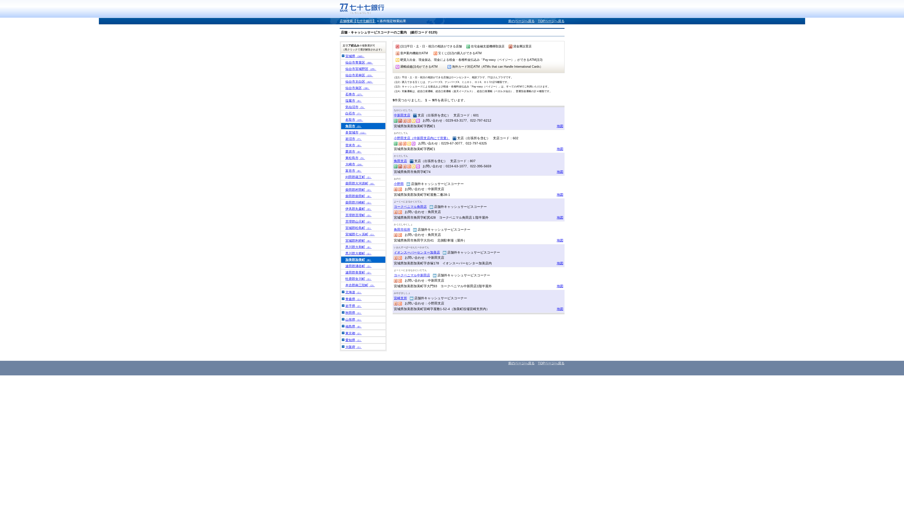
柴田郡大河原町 (360, 183)
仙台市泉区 (357, 88)
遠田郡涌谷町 (358, 266)
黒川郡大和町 (358, 247)
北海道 (353, 292)
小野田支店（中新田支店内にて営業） (422, 138)
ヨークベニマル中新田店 (412, 275)
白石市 (353, 113)
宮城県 (355, 56)
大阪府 (353, 347)
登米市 (353, 145)
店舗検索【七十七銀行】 (358, 21)
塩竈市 (353, 101)
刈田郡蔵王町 (358, 177)
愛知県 (353, 340)
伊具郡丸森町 (358, 209)
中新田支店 (402, 115)
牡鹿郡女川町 (358, 279)
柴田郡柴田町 (358, 196)
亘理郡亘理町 (358, 215)
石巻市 (354, 94)
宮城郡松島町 (358, 228)
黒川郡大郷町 (358, 253)
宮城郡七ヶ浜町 (360, 234)
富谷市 (353, 170)
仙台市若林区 (359, 75)
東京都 (353, 333)
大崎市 (354, 164)
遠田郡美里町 (358, 272)
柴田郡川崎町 (358, 202)
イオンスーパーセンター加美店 (417, 252)
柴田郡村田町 (358, 190)
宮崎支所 (400, 298)
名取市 (354, 120)
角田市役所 (402, 229)
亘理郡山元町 (358, 221)
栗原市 (353, 151)
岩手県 (353, 306)
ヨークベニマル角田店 (410, 207)
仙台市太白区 (359, 81)
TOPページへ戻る (551, 21)
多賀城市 (356, 132)
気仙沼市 (355, 107)
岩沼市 (353, 139)
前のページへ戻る (521, 21)
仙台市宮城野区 (360, 69)
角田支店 (400, 161)
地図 (560, 126)
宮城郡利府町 (358, 240)
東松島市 (355, 158)
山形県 (353, 319)
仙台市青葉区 (359, 62)
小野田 (399, 184)
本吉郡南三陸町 (360, 285)
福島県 (353, 326)
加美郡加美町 (358, 260)
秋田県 (353, 313)
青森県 (353, 299)
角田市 (353, 126)
